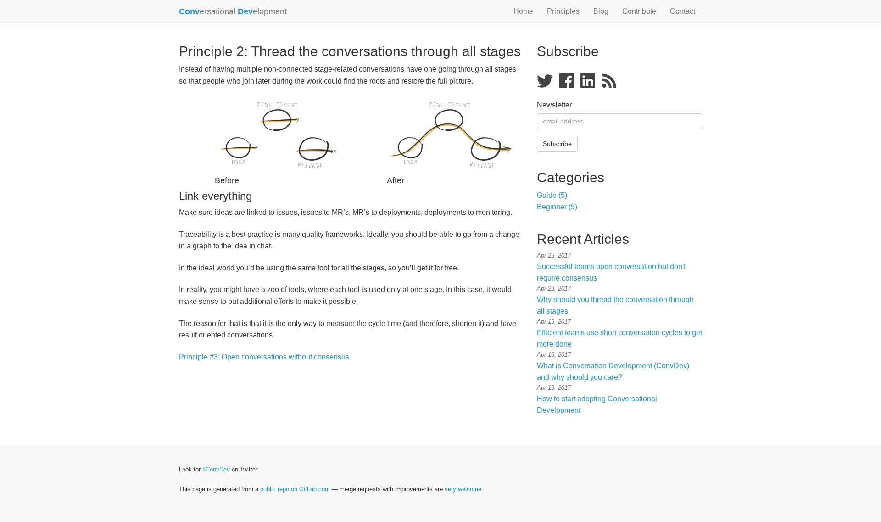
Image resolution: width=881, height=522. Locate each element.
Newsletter (554, 105)
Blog (600, 11)
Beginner (557, 207)
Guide (552, 195)
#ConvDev (216, 469)
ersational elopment (233, 11)
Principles (563, 11)
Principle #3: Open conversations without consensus (264, 357)
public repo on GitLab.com (295, 489)
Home (523, 11)
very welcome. (464, 489)
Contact (682, 11)
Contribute (639, 11)
